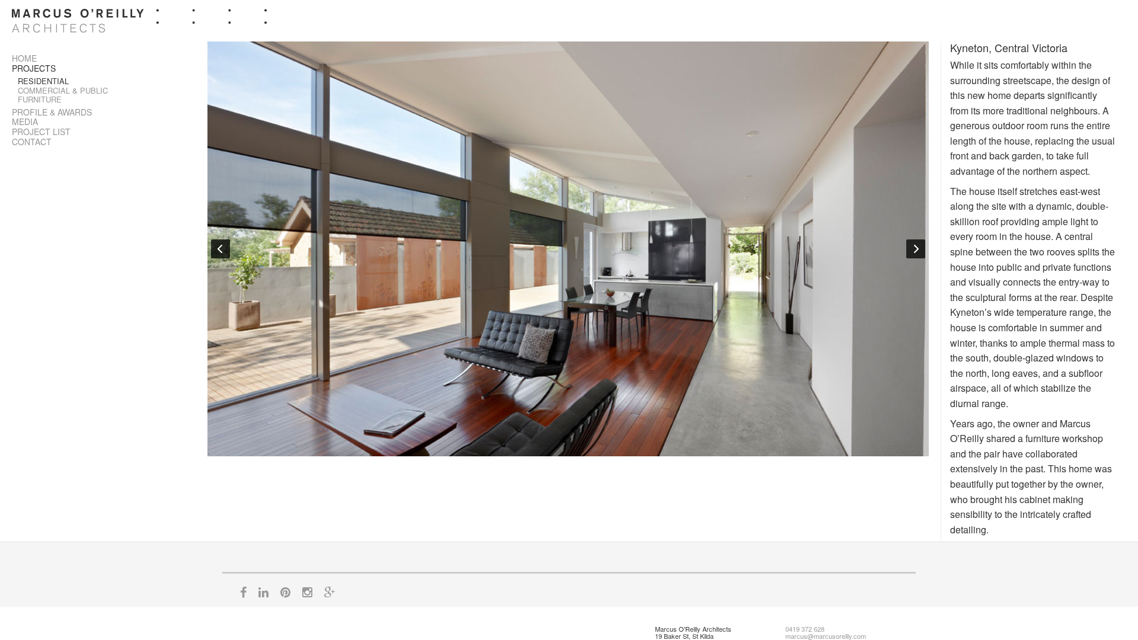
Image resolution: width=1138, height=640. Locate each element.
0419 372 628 (804, 628)
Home (24, 58)
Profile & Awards (52, 112)
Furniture (40, 99)
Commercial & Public (63, 90)
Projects (34, 68)
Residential (43, 81)
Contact (32, 142)
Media (25, 121)
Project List (41, 131)
